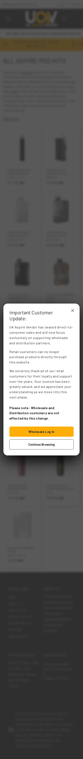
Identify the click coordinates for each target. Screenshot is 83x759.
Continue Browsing (41, 444)
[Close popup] (73, 311)
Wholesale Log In (41, 432)
